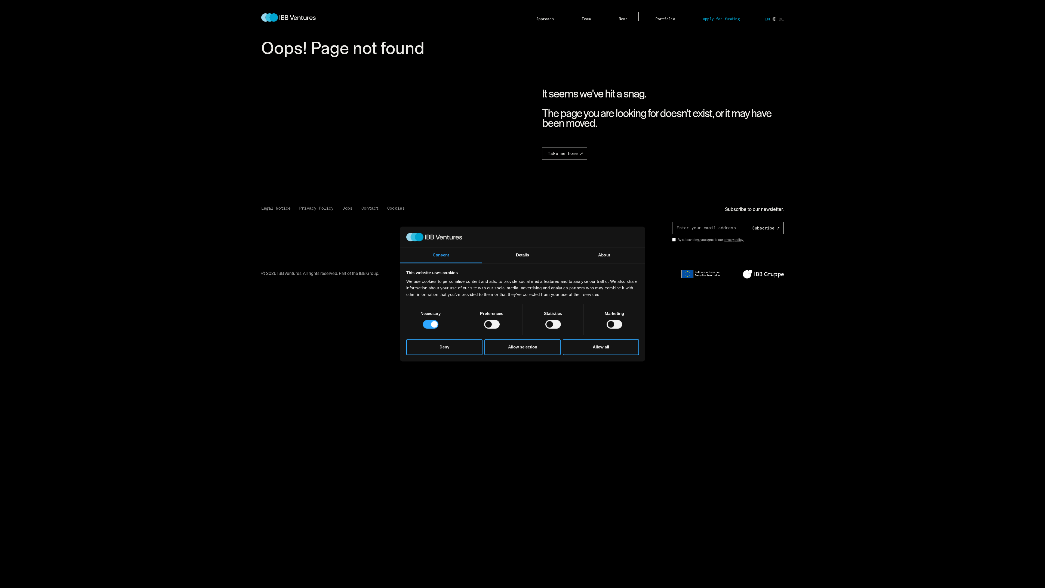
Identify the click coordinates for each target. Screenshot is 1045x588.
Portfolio (665, 19)
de (781, 19)
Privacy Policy (316, 208)
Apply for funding (721, 19)
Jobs (347, 208)
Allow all (601, 347)
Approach (545, 19)
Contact (370, 208)
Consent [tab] (441, 255)
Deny (444, 347)
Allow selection (522, 347)
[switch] (492, 324)
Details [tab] (522, 255)
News (623, 19)
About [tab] (604, 255)
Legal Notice (276, 208)
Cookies (396, 208)
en (767, 19)
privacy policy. (734, 240)
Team (586, 19)
